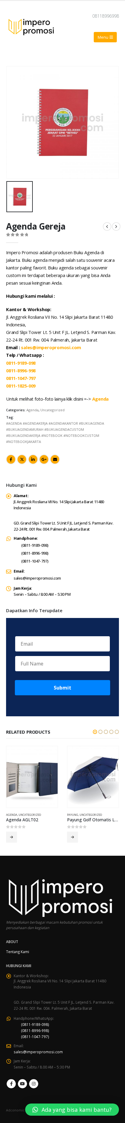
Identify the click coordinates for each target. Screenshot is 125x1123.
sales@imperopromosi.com (37, 578)
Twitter (22, 459)
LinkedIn (33, 459)
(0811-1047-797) (34, 561)
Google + (44, 459)
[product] (32, 777)
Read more (11, 837)
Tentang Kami (17, 951)
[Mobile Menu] (105, 37)
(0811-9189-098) (34, 545)
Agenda (32, 410)
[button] (95, 731)
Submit (62, 687)
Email (55, 459)
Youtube (22, 1083)
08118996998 (105, 16)
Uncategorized (52, 410)
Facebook (11, 459)
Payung (72, 815)
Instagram (33, 1083)
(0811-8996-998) (34, 553)
